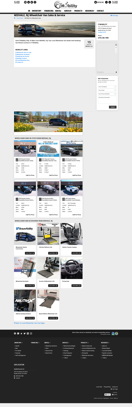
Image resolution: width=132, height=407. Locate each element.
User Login (115, 389)
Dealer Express (106, 398)
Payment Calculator (107, 353)
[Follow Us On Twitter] (31, 2)
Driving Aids (85, 353)
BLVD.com (116, 398)
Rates (47, 348)
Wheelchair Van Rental (23, 54)
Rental (58, 10)
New (16, 348)
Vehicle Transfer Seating (88, 350)
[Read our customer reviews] (28, 2)
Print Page (115, 15)
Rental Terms (49, 353)
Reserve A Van (49, 350)
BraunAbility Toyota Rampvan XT (73, 200)
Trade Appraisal (67, 355)
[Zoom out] (116, 50)
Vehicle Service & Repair (69, 346)
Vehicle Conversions (87, 346)
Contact (100, 10)
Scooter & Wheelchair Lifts (89, 348)
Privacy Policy (107, 387)
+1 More (65, 358)
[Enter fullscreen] (116, 45)
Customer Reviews (107, 350)
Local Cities (99, 387)
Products (78, 10)
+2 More (84, 358)
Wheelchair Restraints (87, 355)
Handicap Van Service (23, 56)
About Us (104, 346)
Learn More (29, 253)
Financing (48, 10)
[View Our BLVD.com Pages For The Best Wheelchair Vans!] (28, 333)
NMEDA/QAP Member (107, 355)
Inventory (36, 10)
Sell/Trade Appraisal (20, 355)
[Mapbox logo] (100, 72)
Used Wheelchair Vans (23, 60)
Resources (89, 10)
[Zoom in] (116, 48)
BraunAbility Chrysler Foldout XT (50, 200)
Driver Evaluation (67, 353)
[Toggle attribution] (116, 72)
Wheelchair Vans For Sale (24, 52)
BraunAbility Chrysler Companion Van (26, 160)
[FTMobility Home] (14, 18)
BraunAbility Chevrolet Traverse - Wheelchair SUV (50, 160)
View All (17, 346)
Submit (113, 107)
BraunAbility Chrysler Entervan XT (26, 200)
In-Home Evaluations (68, 348)
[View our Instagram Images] (35, 2)
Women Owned (106, 348)
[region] (107, 58)
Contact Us (20, 62)
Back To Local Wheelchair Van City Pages (30, 323)
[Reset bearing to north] (116, 52)
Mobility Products (22, 58)
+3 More (104, 358)
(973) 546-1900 (100, 2)
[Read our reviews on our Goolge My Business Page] (18, 333)
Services (67, 10)
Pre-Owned (18, 350)
